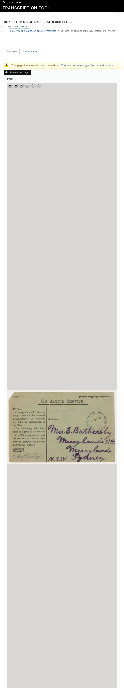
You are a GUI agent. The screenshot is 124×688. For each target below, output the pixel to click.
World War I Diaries (17, 26)
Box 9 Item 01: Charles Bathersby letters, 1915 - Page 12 (88, 31)
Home (3, 26)
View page (13, 51)
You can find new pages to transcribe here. (87, 65)
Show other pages (20, 72)
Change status (29, 51)
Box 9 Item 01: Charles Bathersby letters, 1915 (33, 31)
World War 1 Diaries (19, 29)
